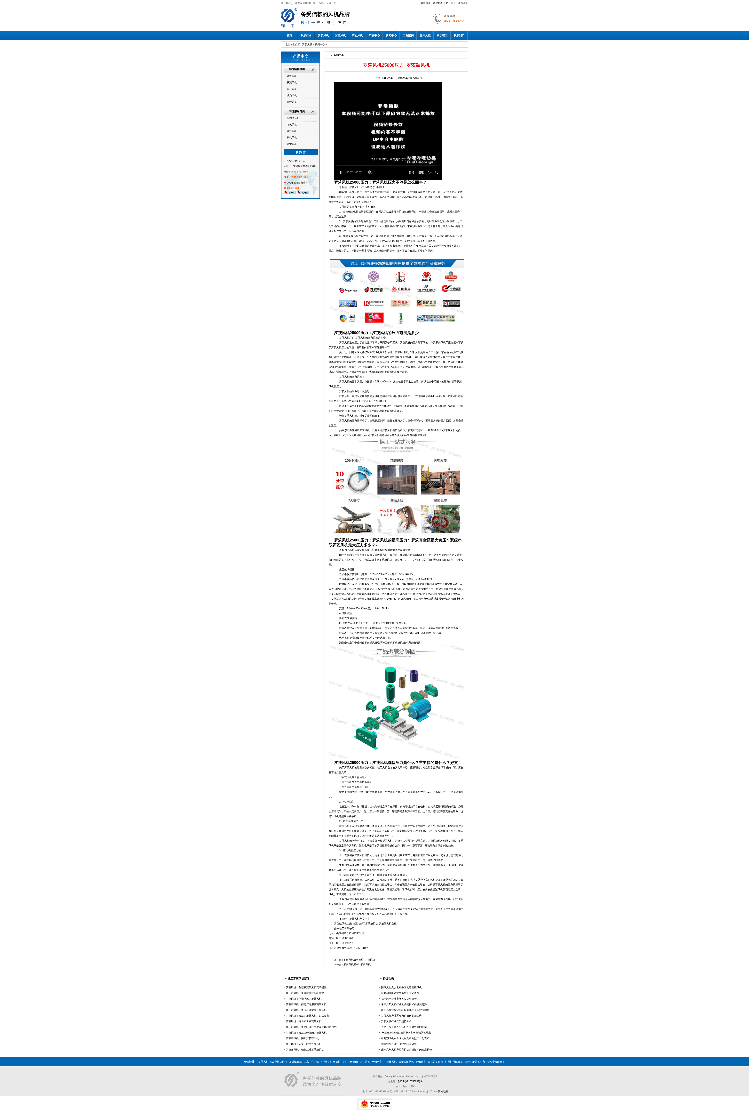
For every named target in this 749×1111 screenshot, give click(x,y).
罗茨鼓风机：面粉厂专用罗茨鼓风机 (306, 1004)
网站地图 (438, 3)
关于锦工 (450, 3)
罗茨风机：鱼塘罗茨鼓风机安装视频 (306, 987)
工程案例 (408, 35)
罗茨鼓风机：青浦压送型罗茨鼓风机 (306, 1010)
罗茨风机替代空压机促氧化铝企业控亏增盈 (405, 1010)
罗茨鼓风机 (390, 1061)
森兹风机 (365, 1061)
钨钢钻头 (421, 1061)
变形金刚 (353, 1061)
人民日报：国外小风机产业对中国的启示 (404, 1027)
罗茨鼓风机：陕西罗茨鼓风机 (302, 1038)
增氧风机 (292, 124)
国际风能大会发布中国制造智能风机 (401, 987)
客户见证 (425, 35)
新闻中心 (391, 35)
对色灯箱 (326, 1061)
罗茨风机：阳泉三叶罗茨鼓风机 (303, 1044)
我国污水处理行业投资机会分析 (399, 1044)
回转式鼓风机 (406, 1061)
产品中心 (374, 35)
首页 (289, 35)
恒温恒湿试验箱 (454, 1061)
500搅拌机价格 (278, 1061)
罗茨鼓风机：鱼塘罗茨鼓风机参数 (305, 993)
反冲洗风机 (293, 118)
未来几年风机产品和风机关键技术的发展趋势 (406, 1049)
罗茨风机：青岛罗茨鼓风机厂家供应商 (307, 1015)
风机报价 (306, 35)
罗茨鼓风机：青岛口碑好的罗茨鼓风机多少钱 (311, 1027)
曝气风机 (292, 131)
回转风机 (340, 35)
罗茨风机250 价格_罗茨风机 (359, 959)
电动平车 (377, 1061)
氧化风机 (292, 137)
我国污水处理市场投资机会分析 (399, 998)
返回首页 (426, 3)
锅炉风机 (292, 143)
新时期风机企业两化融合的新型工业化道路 (405, 1038)
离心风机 (357, 35)
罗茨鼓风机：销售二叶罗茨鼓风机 (305, 1049)
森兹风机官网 (435, 1061)
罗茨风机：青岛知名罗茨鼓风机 (303, 1021)
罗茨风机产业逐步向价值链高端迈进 (401, 1015)
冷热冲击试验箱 (496, 1061)
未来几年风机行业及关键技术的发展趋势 (404, 1004)
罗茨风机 (323, 35)
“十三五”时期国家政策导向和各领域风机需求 (406, 1032)
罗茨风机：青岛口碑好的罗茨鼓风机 (306, 1032)
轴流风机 (292, 76)
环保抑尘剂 (339, 1061)
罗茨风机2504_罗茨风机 (357, 964)
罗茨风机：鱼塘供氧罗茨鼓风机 (303, 998)
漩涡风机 (292, 95)
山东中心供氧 (311, 1061)
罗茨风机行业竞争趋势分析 (396, 1021)
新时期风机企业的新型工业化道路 (400, 993)
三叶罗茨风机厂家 (475, 1061)
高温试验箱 (295, 1061)
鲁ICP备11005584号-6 (410, 1081)
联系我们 (463, 3)
